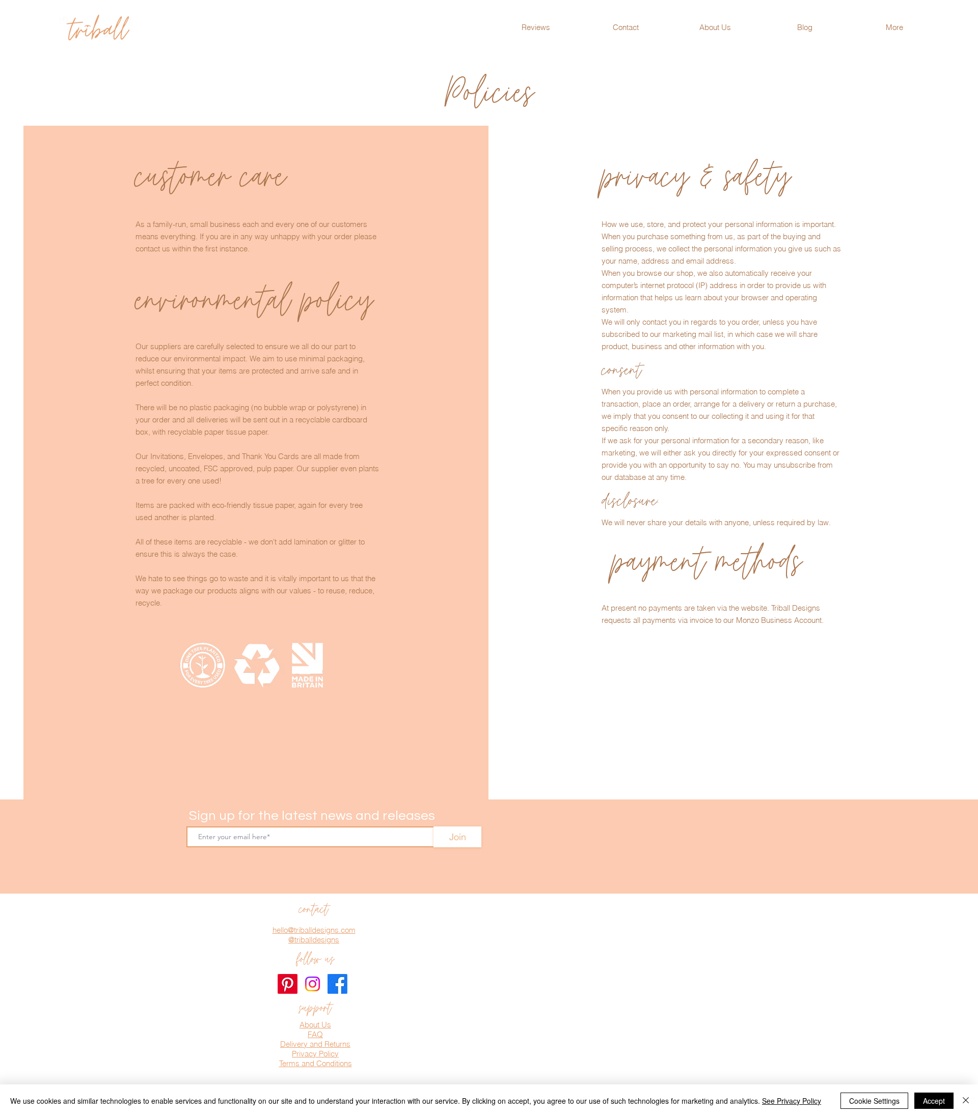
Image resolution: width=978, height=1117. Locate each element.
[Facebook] (337, 984)
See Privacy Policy (791, 1101)
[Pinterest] (287, 984)
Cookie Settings (874, 1101)
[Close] (966, 1101)
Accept (934, 1101)
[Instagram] (312, 984)
